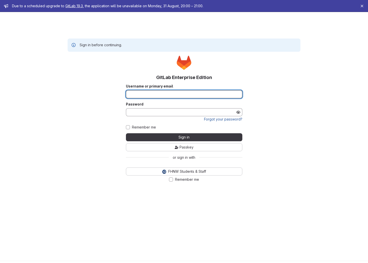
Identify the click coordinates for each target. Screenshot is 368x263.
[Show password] (238, 112)
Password (134, 104)
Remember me (144, 127)
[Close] (362, 6)
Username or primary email (149, 86)
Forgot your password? (223, 119)
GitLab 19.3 (74, 6)
